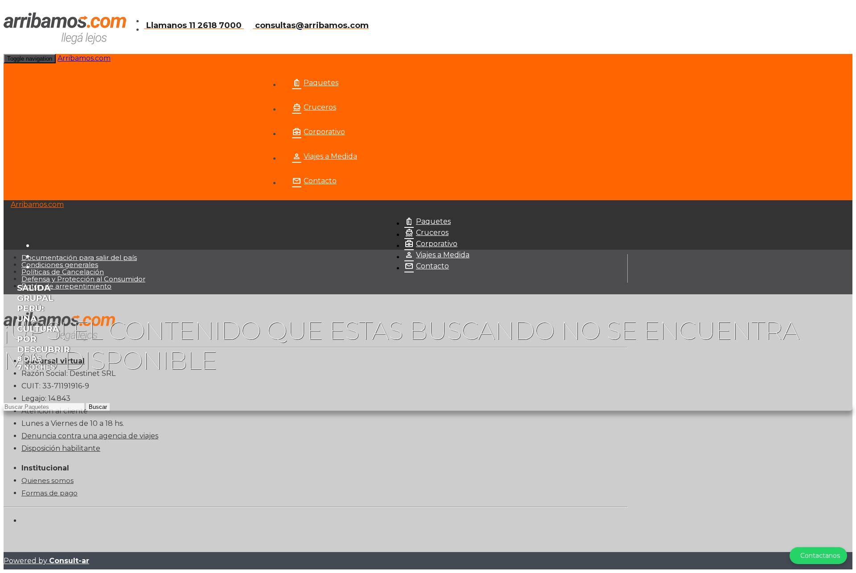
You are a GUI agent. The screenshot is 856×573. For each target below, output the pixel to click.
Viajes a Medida (330, 156)
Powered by (46, 561)
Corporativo (324, 132)
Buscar (98, 407)
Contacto (320, 181)
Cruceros (320, 107)
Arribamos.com (84, 58)
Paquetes (321, 82)
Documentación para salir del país (79, 257)
